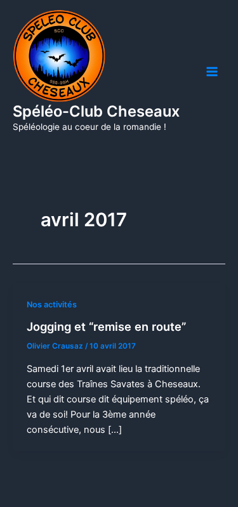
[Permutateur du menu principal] (212, 71)
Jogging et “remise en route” (106, 326)
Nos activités (52, 304)
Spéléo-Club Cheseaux (96, 111)
